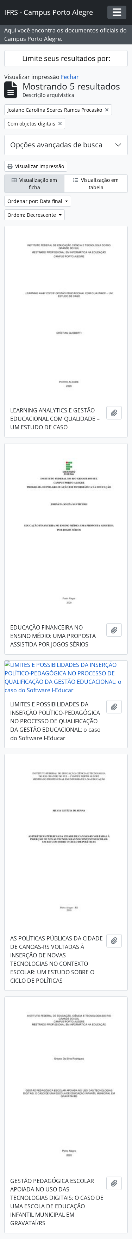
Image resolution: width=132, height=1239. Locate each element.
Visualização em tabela (99, 184)
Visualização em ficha (37, 184)
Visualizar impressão (39, 166)
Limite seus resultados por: (66, 58)
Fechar (70, 77)
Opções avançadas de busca (56, 144)
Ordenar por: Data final (35, 201)
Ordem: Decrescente (32, 214)
